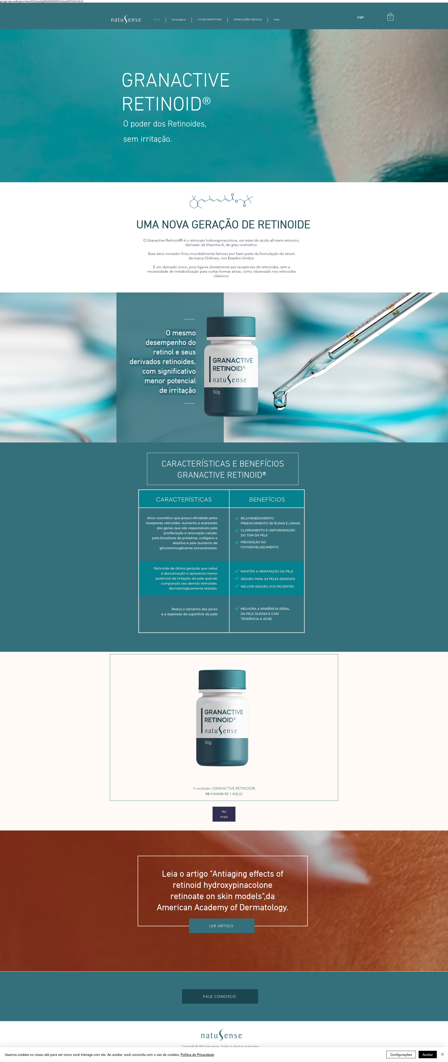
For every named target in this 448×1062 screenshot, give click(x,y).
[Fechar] (442, 1054)
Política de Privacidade (197, 1054)
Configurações (401, 1054)
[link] (390, 17)
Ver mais (224, 814)
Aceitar (428, 1054)
